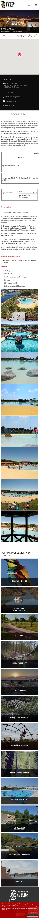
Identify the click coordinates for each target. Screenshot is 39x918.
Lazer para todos (17, 32)
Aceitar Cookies (32, 915)
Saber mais (34, 912)
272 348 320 (9, 92)
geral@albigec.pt (10, 101)
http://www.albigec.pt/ (12, 97)
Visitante (7, 32)
